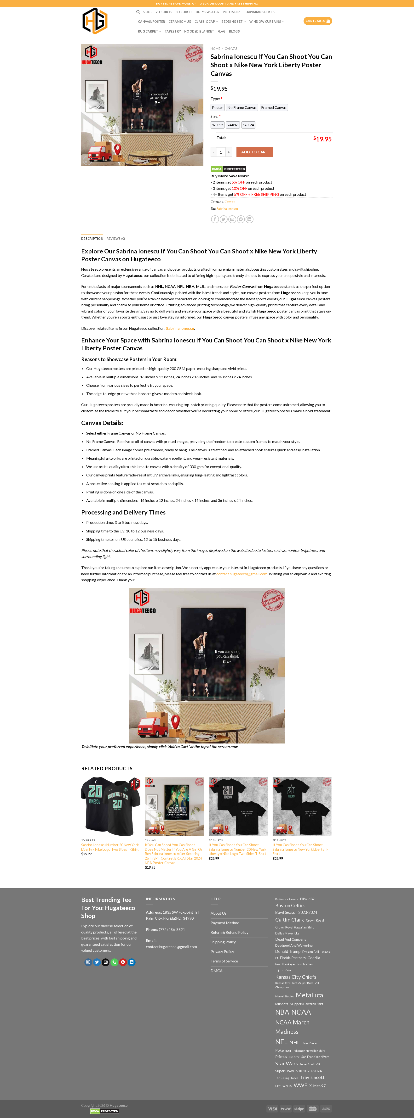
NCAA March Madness (292, 1027)
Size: (216, 116)
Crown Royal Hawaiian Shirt (294, 927)
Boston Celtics (290, 905)
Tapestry (173, 31)
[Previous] (81, 827)
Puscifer (294, 1056)
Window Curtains (265, 21)
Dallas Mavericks (287, 933)
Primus (281, 1056)
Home (215, 48)
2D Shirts (164, 12)
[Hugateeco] (105, 21)
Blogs (234, 31)
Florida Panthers (293, 958)
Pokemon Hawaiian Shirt (309, 1050)
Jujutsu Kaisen (284, 970)
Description (92, 238)
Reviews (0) (116, 238)
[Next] (331, 827)
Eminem (326, 951)
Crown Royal (315, 920)
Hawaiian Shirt (259, 12)
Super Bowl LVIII (310, 1064)
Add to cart (254, 152)
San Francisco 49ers (315, 1057)
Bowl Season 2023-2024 (296, 912)
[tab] (92, 238)
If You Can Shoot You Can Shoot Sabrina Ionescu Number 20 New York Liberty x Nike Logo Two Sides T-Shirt (237, 849)
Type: (216, 98)
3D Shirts (184, 12)
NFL (281, 1042)
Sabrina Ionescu (227, 209)
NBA (282, 1012)
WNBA (287, 1086)
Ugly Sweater (207, 12)
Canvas (231, 48)
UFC (278, 1086)
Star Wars (286, 1063)
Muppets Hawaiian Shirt (306, 1004)
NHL (294, 1042)
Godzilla (314, 958)
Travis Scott (312, 1077)
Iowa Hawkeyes (285, 964)
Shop (147, 12)
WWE (300, 1085)
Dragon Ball (310, 952)
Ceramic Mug (179, 21)
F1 (276, 958)
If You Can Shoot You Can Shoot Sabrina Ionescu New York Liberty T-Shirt (300, 849)
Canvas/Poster (151, 21)
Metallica (309, 995)
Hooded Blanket (199, 31)
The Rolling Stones (286, 1077)
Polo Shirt (232, 12)
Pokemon (283, 1050)
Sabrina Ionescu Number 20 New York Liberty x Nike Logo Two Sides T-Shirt (110, 847)
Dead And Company (290, 939)
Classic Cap (205, 21)
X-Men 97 (317, 1086)
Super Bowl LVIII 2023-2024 (298, 1071)
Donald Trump (287, 951)
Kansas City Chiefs (295, 977)
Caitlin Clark (289, 920)
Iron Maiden (305, 964)
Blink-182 (307, 899)
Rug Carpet (148, 31)
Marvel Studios (284, 996)
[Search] (138, 12)
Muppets (281, 1004)
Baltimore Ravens (286, 899)
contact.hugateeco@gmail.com (241, 573)
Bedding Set (232, 21)
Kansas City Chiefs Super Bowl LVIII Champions (297, 985)
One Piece (309, 1043)
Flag (222, 31)
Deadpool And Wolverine (294, 945)
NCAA (301, 1012)
